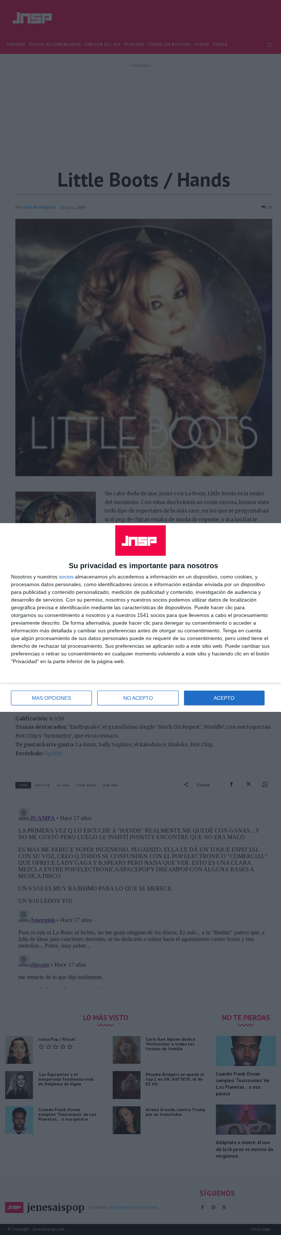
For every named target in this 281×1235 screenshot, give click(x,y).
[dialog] (140, 617)
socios (66, 576)
